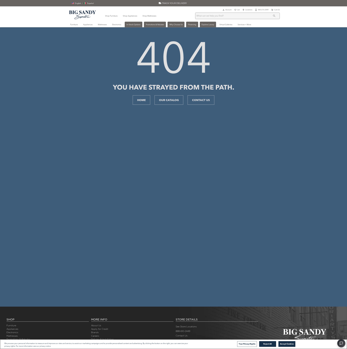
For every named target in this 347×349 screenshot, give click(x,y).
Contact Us (201, 100)
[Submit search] (274, 15)
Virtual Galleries (225, 24)
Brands (95, 332)
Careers (95, 335)
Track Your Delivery (174, 3)
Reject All (267, 344)
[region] (173, 344)
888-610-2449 (183, 331)
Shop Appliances (130, 16)
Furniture (74, 24)
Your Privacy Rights (247, 344)
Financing (192, 24)
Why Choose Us (176, 24)
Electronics (116, 24)
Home (141, 100)
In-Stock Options (133, 24)
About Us (96, 325)
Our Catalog (169, 100)
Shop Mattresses (149, 16)
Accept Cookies (287, 344)
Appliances (88, 24)
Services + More (244, 24)
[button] (76, 3)
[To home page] (82, 14)
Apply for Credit (99, 328)
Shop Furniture (111, 16)
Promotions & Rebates (155, 24)
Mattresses (102, 24)
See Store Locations (186, 326)
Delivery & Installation (102, 339)
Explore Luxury (208, 24)
